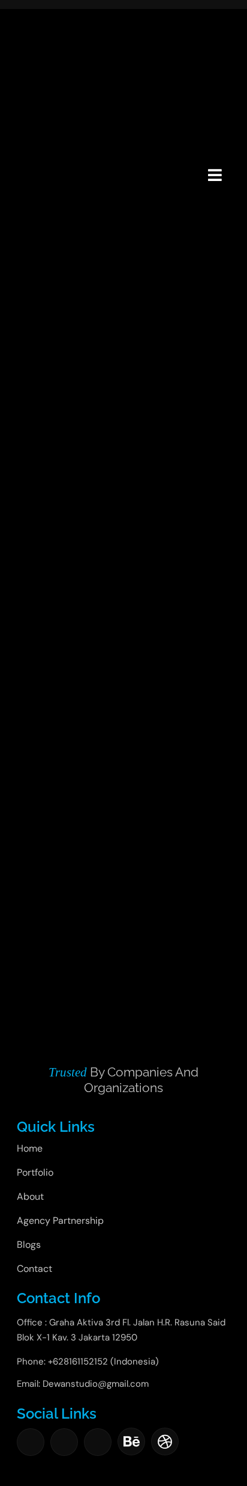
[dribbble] (165, 1441)
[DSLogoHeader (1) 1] (32, 160)
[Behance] (131, 1441)
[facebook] (30, 1442)
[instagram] (64, 1442)
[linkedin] (98, 1442)
